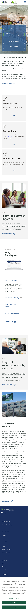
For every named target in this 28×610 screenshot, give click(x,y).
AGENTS (4, 535)
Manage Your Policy (7, 525)
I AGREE (14, 607)
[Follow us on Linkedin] (5, 512)
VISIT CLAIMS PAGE (7, 384)
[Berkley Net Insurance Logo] (9, 2)
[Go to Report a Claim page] (14, 143)
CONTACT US (9, 321)
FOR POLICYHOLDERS (14, 42)
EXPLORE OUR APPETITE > (9, 84)
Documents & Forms (7, 528)
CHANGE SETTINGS (14, 598)
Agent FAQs (5, 542)
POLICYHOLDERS (6, 521)
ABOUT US (4, 560)
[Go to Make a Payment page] (14, 116)
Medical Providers (6, 556)
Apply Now (4, 570)
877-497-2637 (11, 137)
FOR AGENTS (14, 47)
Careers (4, 566)
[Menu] (25, 2)
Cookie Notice (5, 595)
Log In (3, 539)
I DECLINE (14, 602)
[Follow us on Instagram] (2, 512)
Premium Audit (5, 531)
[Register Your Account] (14, 171)
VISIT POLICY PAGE (7, 233)
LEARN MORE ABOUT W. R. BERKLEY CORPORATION (11, 500)
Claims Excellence (6, 549)
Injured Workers (6, 553)
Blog (3, 563)
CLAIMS (3, 546)
